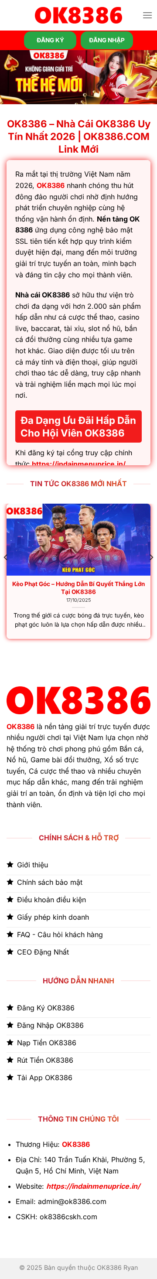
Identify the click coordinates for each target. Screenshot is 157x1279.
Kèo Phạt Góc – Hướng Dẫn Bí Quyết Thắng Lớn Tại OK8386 (78, 587)
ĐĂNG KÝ (50, 40)
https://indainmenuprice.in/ (78, 464)
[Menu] (147, 15)
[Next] (151, 574)
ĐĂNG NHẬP (107, 40)
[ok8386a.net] (78, 15)
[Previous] (6, 574)
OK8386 (51, 185)
